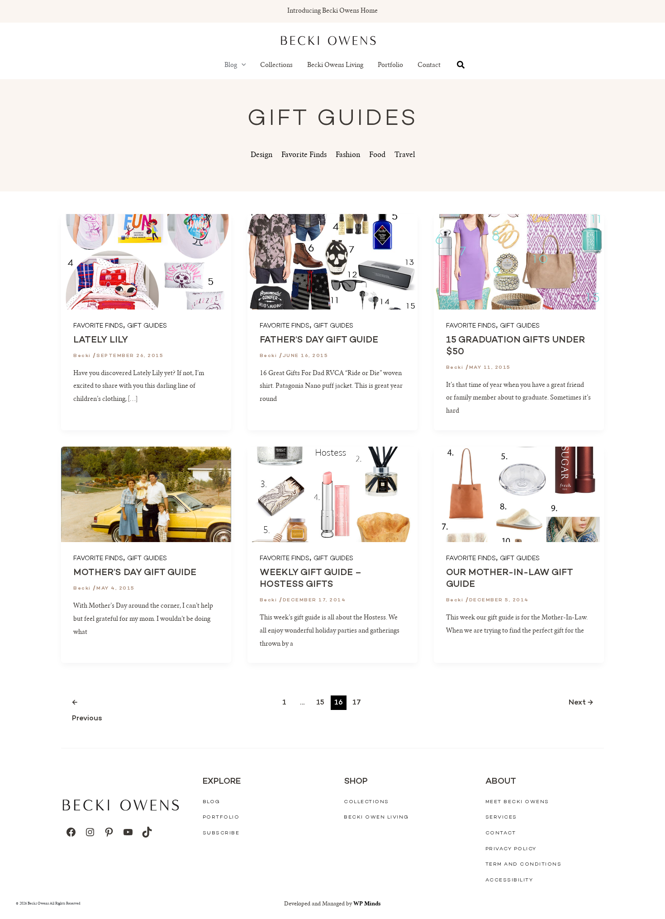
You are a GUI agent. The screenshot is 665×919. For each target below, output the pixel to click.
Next (581, 703)
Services (501, 817)
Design (261, 155)
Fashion (348, 155)
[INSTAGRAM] (90, 832)
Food (377, 155)
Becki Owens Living (335, 65)
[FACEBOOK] (71, 832)
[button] (241, 65)
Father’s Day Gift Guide (319, 340)
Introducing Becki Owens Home (332, 11)
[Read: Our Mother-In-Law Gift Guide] (519, 495)
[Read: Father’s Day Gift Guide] (332, 262)
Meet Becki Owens (517, 802)
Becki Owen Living (376, 817)
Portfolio (390, 65)
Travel (404, 155)
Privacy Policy (511, 849)
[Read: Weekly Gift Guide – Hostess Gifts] (332, 495)
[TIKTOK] (147, 832)
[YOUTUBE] (128, 832)
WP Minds (367, 904)
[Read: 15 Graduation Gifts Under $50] (519, 262)
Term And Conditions (523, 864)
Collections (276, 65)
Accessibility (509, 880)
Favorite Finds (304, 155)
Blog (230, 65)
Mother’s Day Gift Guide (134, 572)
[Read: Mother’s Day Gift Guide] (146, 495)
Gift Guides (147, 326)
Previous (77, 704)
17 (356, 703)
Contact (429, 65)
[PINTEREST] (109, 832)
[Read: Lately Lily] (146, 262)
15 (320, 703)
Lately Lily (100, 340)
